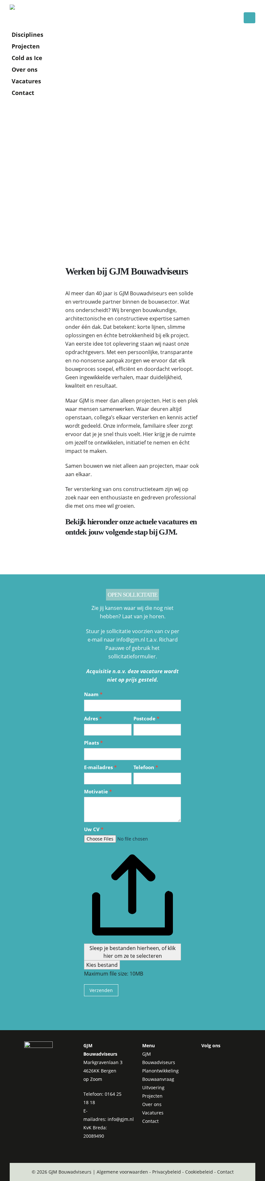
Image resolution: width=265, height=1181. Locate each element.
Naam (93, 694)
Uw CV (93, 829)
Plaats (93, 742)
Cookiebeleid (199, 1172)
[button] (249, 17)
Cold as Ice (27, 58)
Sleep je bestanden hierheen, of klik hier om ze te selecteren (132, 952)
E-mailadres (100, 767)
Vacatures (26, 81)
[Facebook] (208, 1058)
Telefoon (145, 767)
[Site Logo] (27, 13)
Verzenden (101, 990)
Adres (93, 718)
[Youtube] (225, 1058)
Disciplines (27, 34)
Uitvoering (153, 1087)
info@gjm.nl (121, 1119)
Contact (23, 93)
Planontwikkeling (160, 1071)
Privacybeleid (166, 1172)
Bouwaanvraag (158, 1079)
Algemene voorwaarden (122, 1172)
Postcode (146, 718)
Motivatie (98, 791)
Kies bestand (102, 964)
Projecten (26, 46)
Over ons (24, 69)
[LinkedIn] (208, 1074)
